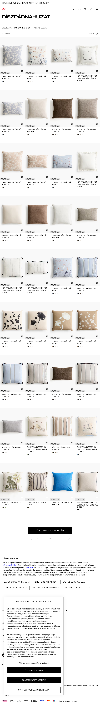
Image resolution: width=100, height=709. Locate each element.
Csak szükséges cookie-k (34, 680)
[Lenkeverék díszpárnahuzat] (37, 108)
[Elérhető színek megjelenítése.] (3, 81)
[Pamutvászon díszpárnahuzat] (62, 482)
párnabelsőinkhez (10, 565)
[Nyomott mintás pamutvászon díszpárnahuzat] (12, 482)
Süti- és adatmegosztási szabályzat (34, 663)
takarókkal (29, 567)
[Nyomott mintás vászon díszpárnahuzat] (37, 55)
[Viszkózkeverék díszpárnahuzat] (12, 214)
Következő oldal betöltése (50, 530)
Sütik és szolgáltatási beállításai (33, 690)
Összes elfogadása (34, 670)
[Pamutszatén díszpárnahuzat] (87, 267)
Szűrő (92, 34)
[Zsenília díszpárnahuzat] (62, 108)
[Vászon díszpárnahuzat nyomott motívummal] (37, 426)
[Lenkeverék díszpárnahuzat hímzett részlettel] (87, 55)
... (56, 539)
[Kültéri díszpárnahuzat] (62, 426)
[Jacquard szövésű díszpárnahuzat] (12, 55)
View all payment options (68, 701)
